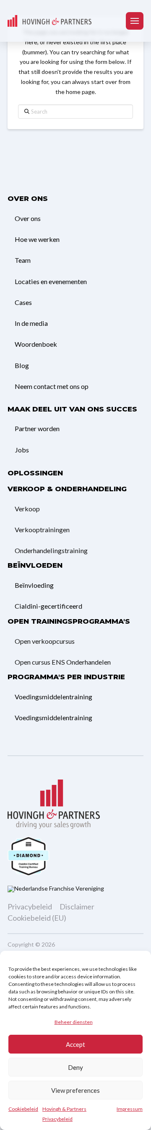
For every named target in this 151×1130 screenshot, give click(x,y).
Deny (75, 1067)
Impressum (130, 1109)
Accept (75, 1044)
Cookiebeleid (23, 1109)
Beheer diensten (74, 1022)
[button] (134, 21)
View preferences (75, 1090)
